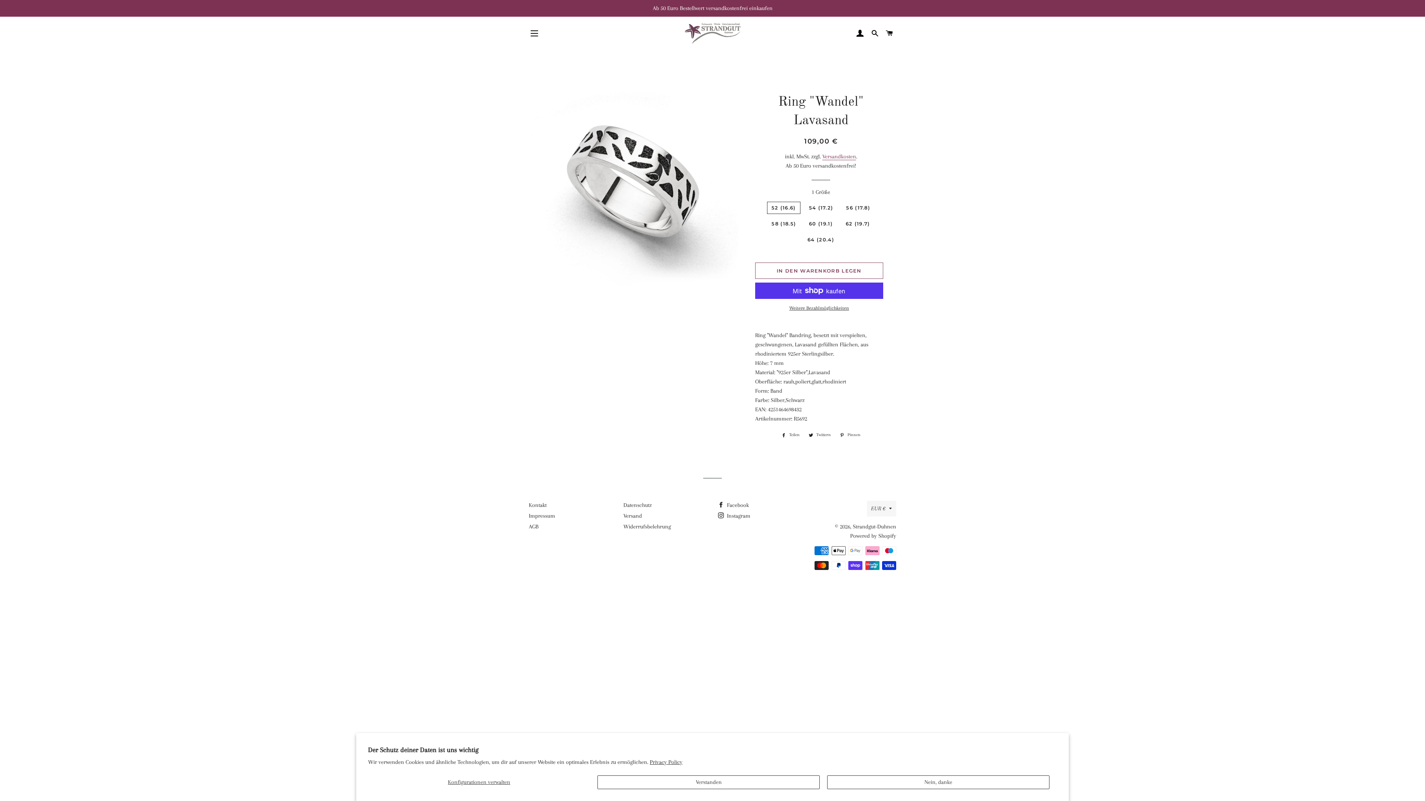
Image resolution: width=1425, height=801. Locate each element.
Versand (632, 515)
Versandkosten (839, 156)
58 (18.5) (784, 224)
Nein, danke (938, 782)
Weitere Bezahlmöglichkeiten (819, 308)
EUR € (878, 508)
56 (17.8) (858, 208)
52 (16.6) (784, 208)
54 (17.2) (821, 208)
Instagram (737, 515)
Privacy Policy (666, 762)
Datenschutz (637, 505)
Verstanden (709, 782)
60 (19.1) (821, 224)
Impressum (542, 515)
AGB (533, 526)
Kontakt (538, 505)
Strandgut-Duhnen (874, 526)
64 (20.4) (821, 240)
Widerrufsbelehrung (647, 526)
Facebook (737, 505)
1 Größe (821, 192)
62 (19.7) (858, 224)
